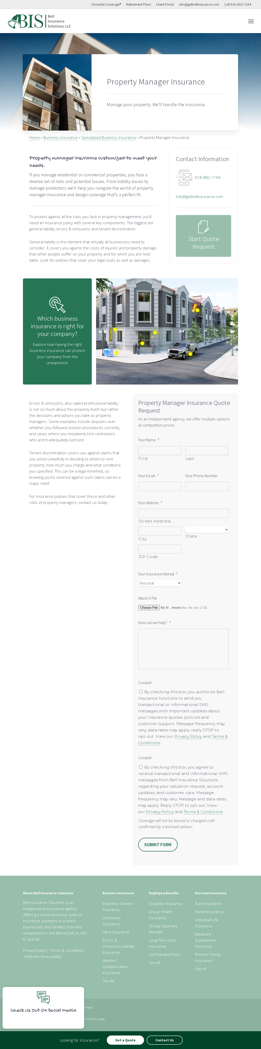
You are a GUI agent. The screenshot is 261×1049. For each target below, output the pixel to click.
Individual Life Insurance (206, 922)
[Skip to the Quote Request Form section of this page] (203, 236)
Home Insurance (209, 911)
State (191, 536)
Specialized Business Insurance (108, 137)
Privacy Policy (188, 736)
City (142, 538)
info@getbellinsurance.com (199, 4)
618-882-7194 (207, 177)
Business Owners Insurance (118, 906)
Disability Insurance (165, 903)
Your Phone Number (201, 475)
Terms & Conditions (203, 811)
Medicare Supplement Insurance (205, 940)
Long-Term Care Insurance (162, 943)
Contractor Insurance (111, 920)
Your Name (149, 439)
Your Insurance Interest (158, 573)
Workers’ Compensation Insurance (115, 966)
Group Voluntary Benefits (163, 928)
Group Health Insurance (160, 914)
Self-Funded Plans (164, 954)
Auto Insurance (208, 903)
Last (190, 458)
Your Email (148, 475)
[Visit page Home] (39, 21)
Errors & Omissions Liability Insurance (118, 946)
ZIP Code (148, 556)
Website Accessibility (43, 956)
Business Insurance (60, 137)
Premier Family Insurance (207, 957)
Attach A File (147, 598)
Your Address (150, 502)
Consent (144, 682)
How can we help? (154, 622)
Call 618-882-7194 (237, 4)
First (143, 458)
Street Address (154, 521)
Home (34, 137)
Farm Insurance (115, 931)
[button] (251, 21)
